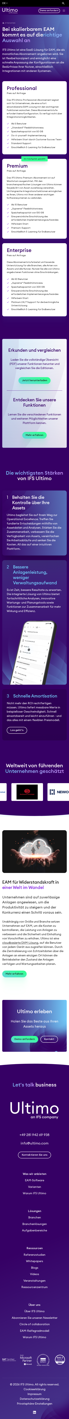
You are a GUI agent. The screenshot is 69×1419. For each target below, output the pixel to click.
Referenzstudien (34, 1254)
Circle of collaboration (34, 1324)
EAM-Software (34, 1180)
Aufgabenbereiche (34, 1230)
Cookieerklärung (34, 1389)
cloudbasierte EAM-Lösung (20, 942)
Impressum (34, 1394)
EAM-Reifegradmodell (34, 1331)
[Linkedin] (34, 1412)
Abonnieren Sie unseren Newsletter (34, 1318)
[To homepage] (10, 10)
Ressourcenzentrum (34, 1287)
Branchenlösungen (34, 1224)
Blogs (34, 1267)
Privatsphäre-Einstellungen (34, 1403)
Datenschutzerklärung (34, 1399)
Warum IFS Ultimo (34, 1193)
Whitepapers (34, 1261)
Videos (34, 1274)
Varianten (34, 1187)
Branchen (34, 1217)
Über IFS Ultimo (34, 1311)
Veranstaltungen (34, 1280)
